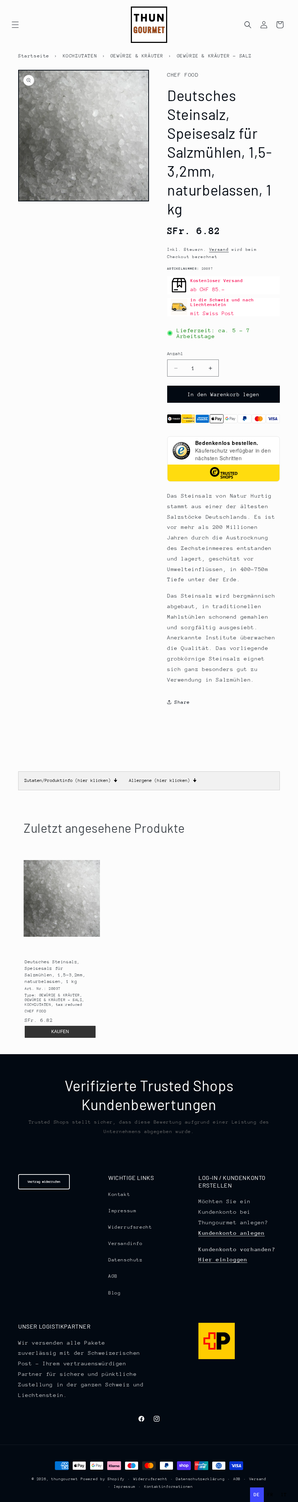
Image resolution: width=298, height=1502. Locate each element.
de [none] (257, 1494)
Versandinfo (125, 1243)
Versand (219, 249)
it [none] (284, 1494)
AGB (113, 1276)
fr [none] (270, 1494)
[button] (15, 25)
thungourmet (64, 1479)
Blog (114, 1293)
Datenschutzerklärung (200, 1479)
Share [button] (182, 702)
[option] (270, 1494)
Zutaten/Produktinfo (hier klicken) (70, 780)
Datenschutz (125, 1259)
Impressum (122, 1210)
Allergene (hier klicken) (163, 780)
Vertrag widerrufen (44, 1182)
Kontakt (119, 1194)
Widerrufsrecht (130, 1227)
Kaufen (60, 1031)
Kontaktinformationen (168, 1487)
